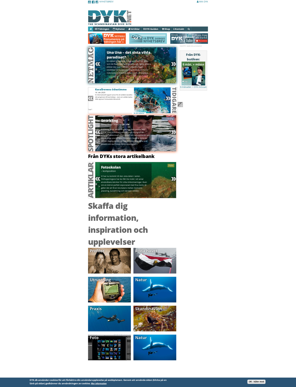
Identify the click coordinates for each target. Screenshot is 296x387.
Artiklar (135, 28)
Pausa (98, 70)
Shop (167, 28)
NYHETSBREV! (106, 1)
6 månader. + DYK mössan (193, 86)
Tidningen (103, 28)
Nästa (173, 64)
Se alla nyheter (139, 113)
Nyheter (120, 28)
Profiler (97, 250)
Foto (94, 337)
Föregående (98, 64)
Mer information (99, 383)
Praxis (96, 308)
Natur (141, 279)
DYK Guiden (151, 28)
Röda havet (146, 250)
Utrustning (100, 279)
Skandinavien (148, 308)
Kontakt (179, 28)
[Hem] (109, 23)
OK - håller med (256, 381)
